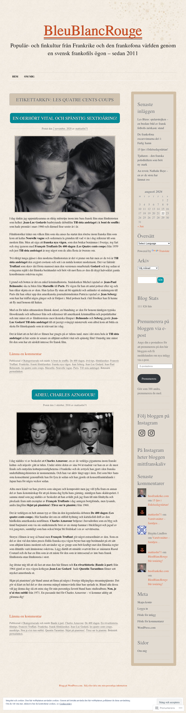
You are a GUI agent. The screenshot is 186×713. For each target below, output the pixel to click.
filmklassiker (102, 360)
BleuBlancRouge (93, 29)
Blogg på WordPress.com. (71, 685)
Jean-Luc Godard (94, 364)
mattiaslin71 (81, 128)
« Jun (141, 226)
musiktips (14, 630)
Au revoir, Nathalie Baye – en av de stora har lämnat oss (153, 175)
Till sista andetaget (89, 368)
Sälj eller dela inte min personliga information (105, 685)
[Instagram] (142, 433)
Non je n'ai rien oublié (32, 630)
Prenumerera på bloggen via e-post (153, 328)
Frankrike (24, 364)
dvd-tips (90, 360)
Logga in (143, 608)
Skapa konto (145, 602)
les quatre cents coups (32, 368)
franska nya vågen (61, 364)
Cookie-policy (66, 703)
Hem (15, 76)
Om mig (29, 76)
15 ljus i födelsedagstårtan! (153, 149)
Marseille (49, 368)
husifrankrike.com (158, 496)
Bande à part (57, 623)
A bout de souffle (59, 360)
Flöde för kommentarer (151, 621)
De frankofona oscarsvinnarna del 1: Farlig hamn (150, 138)
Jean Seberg (78, 364)
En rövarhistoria (109, 623)
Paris (75, 368)
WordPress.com (146, 627)
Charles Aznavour (74, 623)
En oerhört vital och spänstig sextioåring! (65, 118)
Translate (164, 251)
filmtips (13, 626)
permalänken (16, 371)
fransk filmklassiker (40, 364)
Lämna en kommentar (25, 353)
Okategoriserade (31, 360)
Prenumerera (149, 378)
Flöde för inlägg (147, 615)
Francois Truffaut (27, 626)
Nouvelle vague (64, 368)
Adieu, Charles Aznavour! (65, 394)
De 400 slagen (77, 360)
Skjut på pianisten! (75, 630)
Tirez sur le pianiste (96, 630)
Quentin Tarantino (54, 630)
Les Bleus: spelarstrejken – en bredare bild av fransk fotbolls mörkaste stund (153, 123)
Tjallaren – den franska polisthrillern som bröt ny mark (151, 160)
